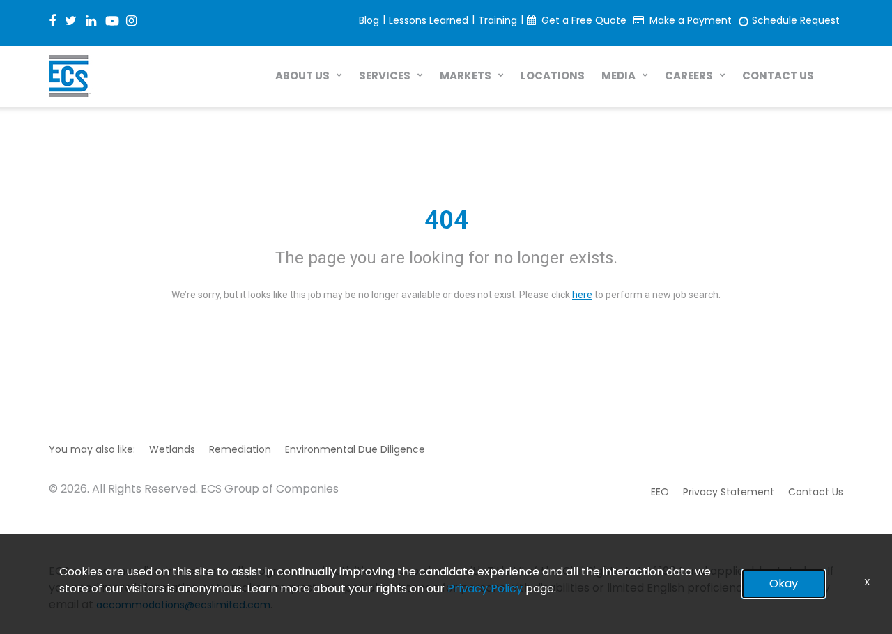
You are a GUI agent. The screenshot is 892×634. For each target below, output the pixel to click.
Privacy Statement (728, 492)
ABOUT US (302, 75)
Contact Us (815, 492)
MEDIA (618, 75)
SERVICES (384, 75)
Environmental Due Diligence (355, 449)
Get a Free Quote (583, 20)
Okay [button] (783, 583)
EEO (660, 492)
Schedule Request (796, 20)
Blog (369, 20)
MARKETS (465, 75)
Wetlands (172, 449)
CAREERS (689, 75)
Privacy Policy (485, 588)
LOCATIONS (553, 75)
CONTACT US (778, 75)
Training (497, 20)
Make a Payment (690, 20)
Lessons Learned (428, 20)
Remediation (240, 449)
